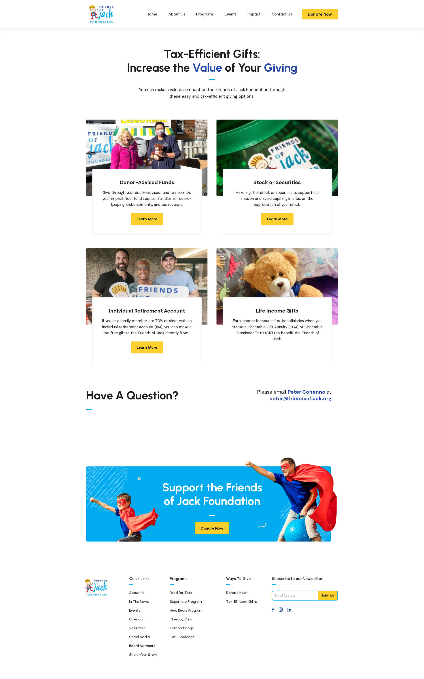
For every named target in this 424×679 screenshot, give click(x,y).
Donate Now (320, 14)
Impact (254, 14)
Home (152, 14)
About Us (176, 14)
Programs (205, 14)
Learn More (147, 219)
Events (231, 14)
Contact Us (282, 14)
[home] (101, 14)
